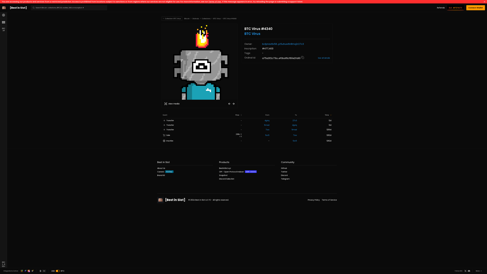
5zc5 (267, 135)
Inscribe (169, 141)
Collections (206, 19)
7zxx (267, 129)
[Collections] (3, 22)
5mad (266, 125)
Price (237, 115)
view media (173, 103)
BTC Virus (217, 19)
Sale (168, 135)
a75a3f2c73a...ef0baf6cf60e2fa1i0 (281, 58)
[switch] (58, 271)
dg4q (267, 120)
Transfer (170, 120)
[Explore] (3, 15)
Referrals (441, 7)
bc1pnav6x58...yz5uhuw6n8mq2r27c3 (283, 44)
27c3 (295, 120)
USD (53, 271)
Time (327, 115)
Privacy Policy (314, 200)
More (478, 271)
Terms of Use (214, 1)
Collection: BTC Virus (172, 19)
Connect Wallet (475, 7)
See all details (324, 58)
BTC (62, 271)
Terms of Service (329, 200)
